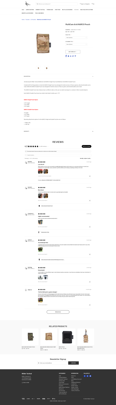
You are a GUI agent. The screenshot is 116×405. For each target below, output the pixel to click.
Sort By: (82, 158)
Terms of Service (75, 390)
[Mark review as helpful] (89, 176)
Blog (72, 380)
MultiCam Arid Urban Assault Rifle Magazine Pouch (85, 347)
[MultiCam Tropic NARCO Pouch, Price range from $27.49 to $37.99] (30, 336)
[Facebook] (66, 56)
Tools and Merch (39, 13)
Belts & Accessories (67, 9)
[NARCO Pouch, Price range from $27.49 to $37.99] (67, 336)
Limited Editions (30, 9)
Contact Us (74, 384)
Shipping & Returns (75, 382)
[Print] (70, 56)
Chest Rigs (57, 9)
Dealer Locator (74, 387)
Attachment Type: (69, 41)
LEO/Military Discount (76, 379)
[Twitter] (73, 56)
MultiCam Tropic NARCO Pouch (28, 347)
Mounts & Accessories (27, 13)
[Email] (68, 56)
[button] (58, 76)
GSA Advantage (75, 389)
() (93, 4)
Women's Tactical (40, 9)
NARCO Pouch (62, 347)
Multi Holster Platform (86, 9)
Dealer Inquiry (74, 385)
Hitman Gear (50, 9)
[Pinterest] (75, 56)
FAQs (72, 377)
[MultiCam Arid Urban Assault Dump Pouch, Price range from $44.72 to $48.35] (49, 336)
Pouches (76, 9)
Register (88, 4)
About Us (73, 375)
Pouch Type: (68, 34)
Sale (23, 9)
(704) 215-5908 (26, 382)
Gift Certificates (63, 393)
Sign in (82, 4)
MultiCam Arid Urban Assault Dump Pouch (48, 347)
